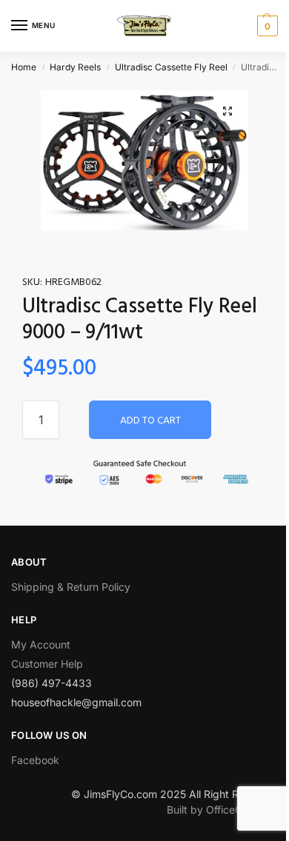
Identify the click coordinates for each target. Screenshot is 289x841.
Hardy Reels (75, 67)
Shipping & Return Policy (70, 586)
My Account (40, 644)
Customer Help (47, 663)
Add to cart (150, 420)
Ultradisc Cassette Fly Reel (171, 67)
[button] (227, 111)
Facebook (35, 760)
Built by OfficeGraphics (222, 809)
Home (23, 67)
